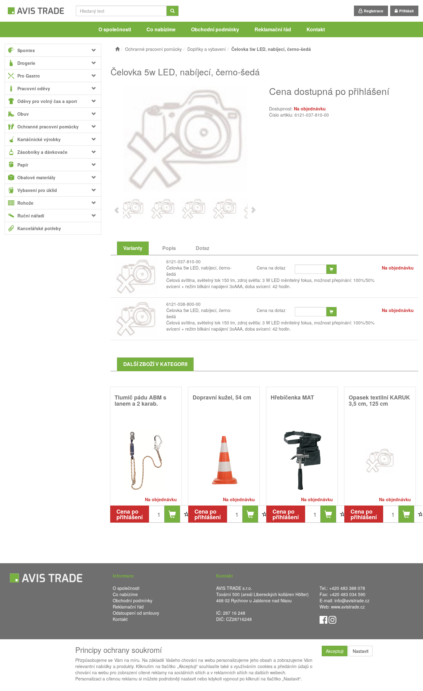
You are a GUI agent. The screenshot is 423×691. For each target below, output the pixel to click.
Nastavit (360, 651)
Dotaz (202, 248)
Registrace (373, 11)
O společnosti (114, 29)
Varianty (132, 248)
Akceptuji (334, 651)
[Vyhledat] (172, 11)
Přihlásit (406, 11)
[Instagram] (332, 619)
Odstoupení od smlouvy (136, 613)
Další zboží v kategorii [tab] (155, 364)
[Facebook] (323, 619)
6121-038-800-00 (183, 304)
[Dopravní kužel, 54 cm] (224, 460)
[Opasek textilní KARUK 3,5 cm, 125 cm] (380, 460)
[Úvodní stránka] (117, 49)
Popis (169, 248)
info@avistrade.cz (351, 600)
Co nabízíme (161, 29)
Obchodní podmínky (215, 29)
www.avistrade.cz (348, 607)
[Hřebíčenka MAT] (302, 460)
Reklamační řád (273, 29)
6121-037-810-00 (183, 261)
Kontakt (316, 29)
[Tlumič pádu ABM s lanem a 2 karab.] (146, 460)
